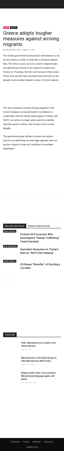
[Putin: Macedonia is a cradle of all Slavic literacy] (11, 346)
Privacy (26, 441)
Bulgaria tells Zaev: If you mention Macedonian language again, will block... (38, 376)
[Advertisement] (32, 14)
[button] (59, 4)
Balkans (13, 27)
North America (9, 231)
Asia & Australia (10, 246)
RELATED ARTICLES (14, 226)
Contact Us (48, 441)
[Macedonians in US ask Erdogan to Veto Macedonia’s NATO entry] (11, 361)
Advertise (36, 441)
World (6, 27)
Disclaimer (15, 441)
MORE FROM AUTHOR (39, 226)
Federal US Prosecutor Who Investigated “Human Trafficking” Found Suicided (39, 238)
